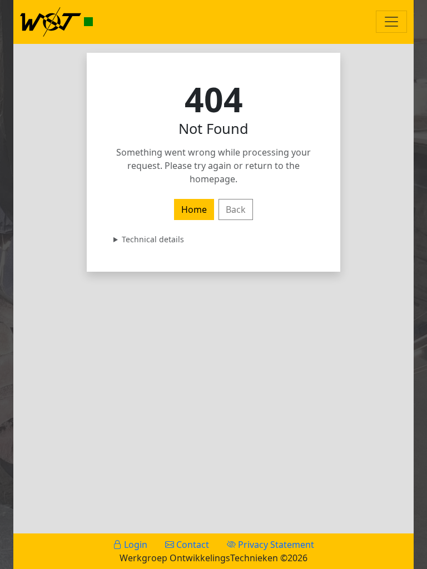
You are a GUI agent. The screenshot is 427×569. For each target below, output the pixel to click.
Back (236, 209)
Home (194, 209)
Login (134, 544)
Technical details (153, 239)
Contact (191, 544)
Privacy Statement (275, 544)
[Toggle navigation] (391, 22)
